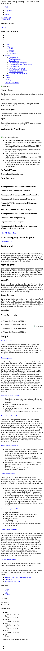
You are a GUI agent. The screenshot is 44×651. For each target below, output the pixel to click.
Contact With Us (6, 242)
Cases (7, 75)
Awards (11, 52)
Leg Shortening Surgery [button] (8, 473)
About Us (8, 46)
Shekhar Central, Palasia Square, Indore (18, 577)
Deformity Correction (16, 72)
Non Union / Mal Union (17, 68)
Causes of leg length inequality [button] (9, 509)
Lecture (11, 50)
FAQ (6, 7)
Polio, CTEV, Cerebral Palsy (18, 70)
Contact (7, 594)
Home (7, 44)
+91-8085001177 (10, 579)
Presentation (13, 53)
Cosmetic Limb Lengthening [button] (9, 529)
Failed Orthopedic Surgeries (18, 62)
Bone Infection (14, 66)
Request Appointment (12, 83)
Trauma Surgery (14, 61)
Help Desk (8, 10)
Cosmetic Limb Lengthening (18, 73)
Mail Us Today (6, 19)
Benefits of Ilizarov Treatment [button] (9, 445)
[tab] (22, 341)
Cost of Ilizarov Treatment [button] (8, 559)
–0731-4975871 (8, 232)
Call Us (3, 27)
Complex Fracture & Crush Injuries (20, 64)
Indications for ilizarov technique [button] (10, 395)
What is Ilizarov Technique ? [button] (9, 341)
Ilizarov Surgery (14, 57)
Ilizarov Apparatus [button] (6, 358)
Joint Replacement (15, 59)
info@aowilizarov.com (12, 581)
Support (7, 14)
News (7, 79)
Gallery (7, 77)
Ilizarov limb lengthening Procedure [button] (11, 415)
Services (7, 55)
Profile (11, 48)
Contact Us (8, 81)
